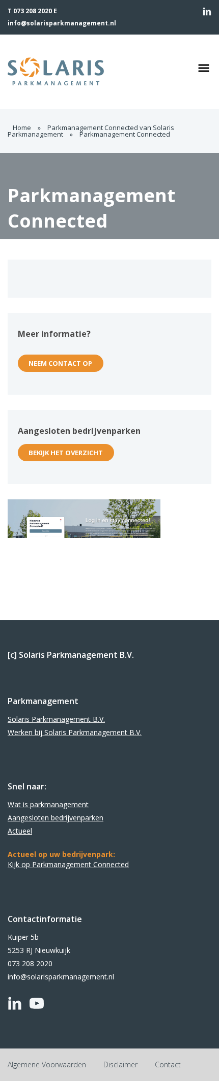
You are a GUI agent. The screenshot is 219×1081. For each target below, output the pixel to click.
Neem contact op (60, 363)
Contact (168, 1064)
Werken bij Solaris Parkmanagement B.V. (75, 732)
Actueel (20, 831)
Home (22, 127)
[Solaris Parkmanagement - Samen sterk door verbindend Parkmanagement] (83, 72)
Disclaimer (120, 1064)
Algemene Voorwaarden (47, 1064)
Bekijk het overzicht (66, 452)
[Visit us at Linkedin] (207, 11)
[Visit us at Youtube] (37, 1003)
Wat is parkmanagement (48, 804)
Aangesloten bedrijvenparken (55, 817)
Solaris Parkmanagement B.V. (56, 719)
